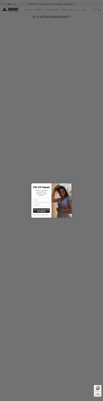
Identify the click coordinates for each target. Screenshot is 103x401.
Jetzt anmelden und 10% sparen (41, 210)
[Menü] (100, 386)
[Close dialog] (69, 185)
